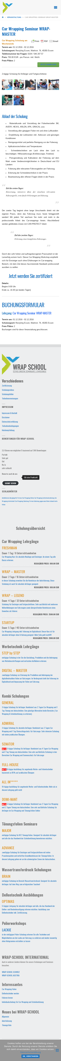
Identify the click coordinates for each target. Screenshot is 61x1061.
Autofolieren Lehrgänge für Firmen (12, 498)
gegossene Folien (45, 501)
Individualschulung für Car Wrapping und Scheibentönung (23, 1002)
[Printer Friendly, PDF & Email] (44, 41)
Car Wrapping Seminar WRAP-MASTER (32, 313)
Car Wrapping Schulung (22, 501)
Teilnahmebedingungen (10, 426)
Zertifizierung (7, 385)
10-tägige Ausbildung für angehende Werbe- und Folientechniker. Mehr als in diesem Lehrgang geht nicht (29, 786)
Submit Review (10, 483)
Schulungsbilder (8, 394)
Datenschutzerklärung (10, 421)
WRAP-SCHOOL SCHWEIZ (11, 972)
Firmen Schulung (34, 501)
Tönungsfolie (6, 1025)
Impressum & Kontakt (9, 413)
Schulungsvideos (8, 390)
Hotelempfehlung (8, 430)
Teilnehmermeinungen (10, 398)
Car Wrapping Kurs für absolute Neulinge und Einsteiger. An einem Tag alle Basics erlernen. (30, 556)
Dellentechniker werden (10, 993)
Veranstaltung (14, 17)
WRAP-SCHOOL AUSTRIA (10, 975)
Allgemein (5, 1016)
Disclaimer (6, 417)
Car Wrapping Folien (28, 498)
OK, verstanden (30, 1056)
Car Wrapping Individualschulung (44, 498)
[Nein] (57, 1050)
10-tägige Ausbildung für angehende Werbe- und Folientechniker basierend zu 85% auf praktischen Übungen (27, 769)
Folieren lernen (7, 997)
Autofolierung (7, 1021)
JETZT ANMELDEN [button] (48, 64)
